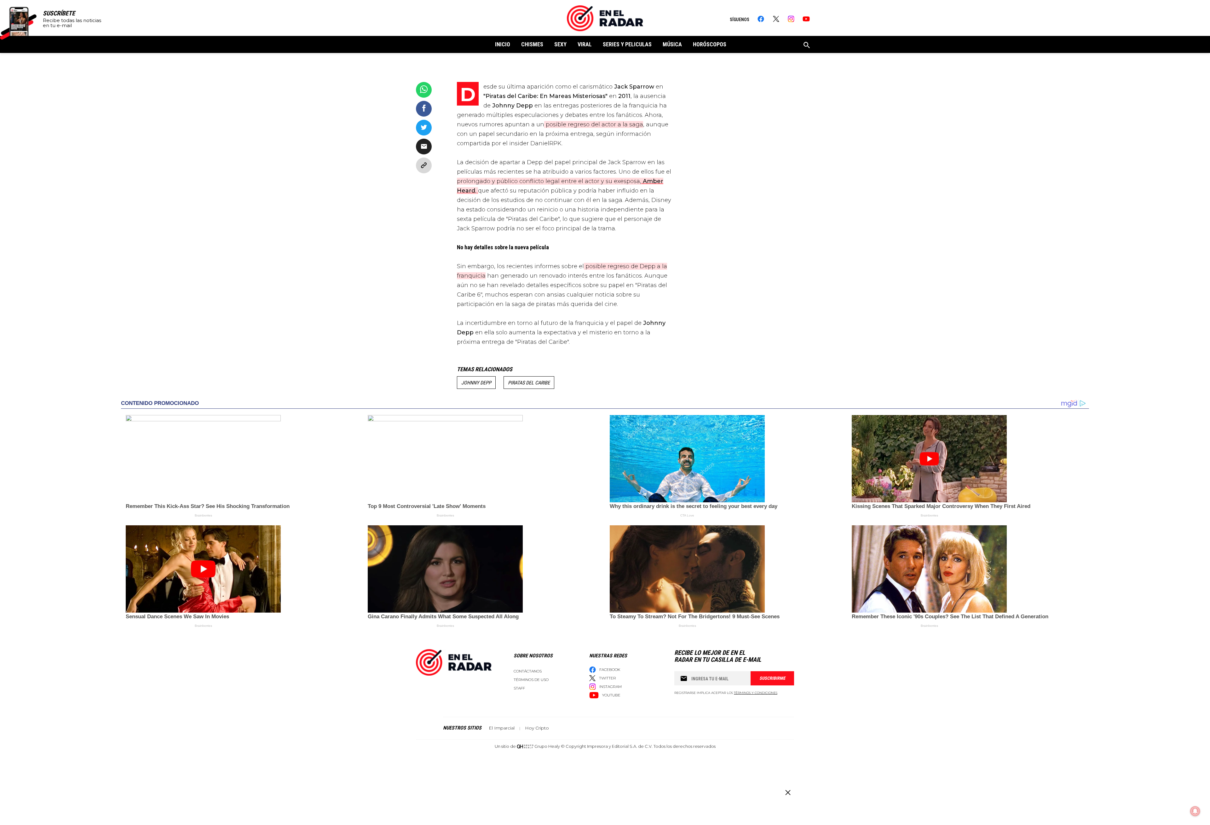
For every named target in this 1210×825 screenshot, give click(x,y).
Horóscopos (709, 44)
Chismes (532, 44)
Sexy (560, 44)
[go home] (605, 18)
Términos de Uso (531, 679)
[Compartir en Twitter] (424, 128)
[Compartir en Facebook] (424, 109)
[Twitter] (776, 19)
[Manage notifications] (1195, 811)
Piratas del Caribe (529, 383)
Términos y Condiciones (755, 693)
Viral (585, 44)
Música (672, 44)
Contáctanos (528, 671)
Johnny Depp (476, 383)
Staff (519, 688)
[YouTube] (806, 19)
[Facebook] (760, 19)
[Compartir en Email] (424, 146)
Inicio (502, 44)
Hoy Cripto (537, 728)
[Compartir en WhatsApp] (424, 90)
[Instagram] (791, 19)
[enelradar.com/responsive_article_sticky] (788, 792)
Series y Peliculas (627, 44)
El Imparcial (502, 728)
